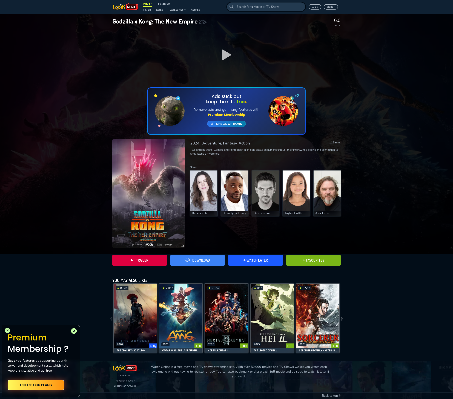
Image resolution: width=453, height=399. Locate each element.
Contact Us (125, 375)
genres (195, 9)
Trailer (142, 260)
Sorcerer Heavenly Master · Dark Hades (318, 350)
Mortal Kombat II (218, 350)
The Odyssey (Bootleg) (130, 350)
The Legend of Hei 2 (265, 350)
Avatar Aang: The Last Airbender (181, 350)
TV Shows (164, 4)
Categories (177, 9)
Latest (160, 9)
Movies (147, 4)
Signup (331, 6)
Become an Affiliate (125, 386)
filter (147, 9)
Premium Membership (226, 114)
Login (315, 6)
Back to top (330, 396)
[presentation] (110, 319)
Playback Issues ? (125, 380)
